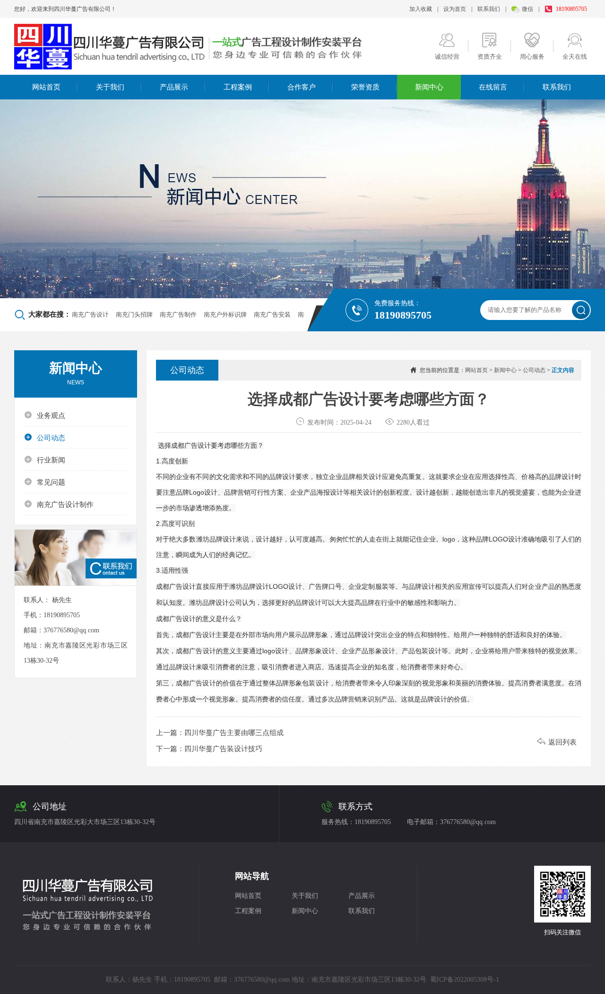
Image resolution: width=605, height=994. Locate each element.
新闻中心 (429, 87)
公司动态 (44, 437)
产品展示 (174, 87)
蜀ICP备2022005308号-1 (464, 979)
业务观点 (44, 415)
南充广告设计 (90, 314)
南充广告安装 (272, 314)
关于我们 (110, 87)
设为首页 (454, 9)
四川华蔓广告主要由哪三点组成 (234, 733)
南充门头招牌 (134, 314)
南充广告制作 (178, 314)
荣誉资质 (365, 87)
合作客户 (301, 87)
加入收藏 (420, 9)
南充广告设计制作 (59, 504)
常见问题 (44, 482)
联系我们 (488, 9)
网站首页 (46, 87)
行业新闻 (44, 459)
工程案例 (238, 87)
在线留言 (493, 87)
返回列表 (557, 742)
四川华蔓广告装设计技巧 (223, 749)
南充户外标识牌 (225, 314)
